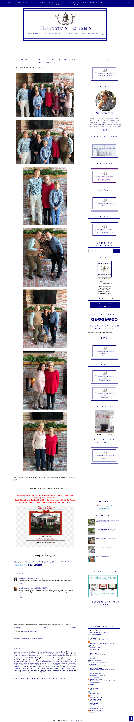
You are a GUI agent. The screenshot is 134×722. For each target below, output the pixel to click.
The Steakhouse (72, 663)
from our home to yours (27, 562)
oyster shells (33, 670)
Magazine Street (19, 658)
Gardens (45, 654)
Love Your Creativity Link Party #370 (98, 654)
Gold (68, 654)
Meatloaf (47, 658)
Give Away (60, 654)
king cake (54, 668)
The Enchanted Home (95, 707)
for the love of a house (96, 679)
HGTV (74, 654)
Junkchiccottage (24, 588)
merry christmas (50, 562)
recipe (62, 670)
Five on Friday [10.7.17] (95, 700)
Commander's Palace (29, 652)
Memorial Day (57, 658)
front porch (26, 668)
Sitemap (76, 4)
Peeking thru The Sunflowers (97, 657)
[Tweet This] (32, 566)
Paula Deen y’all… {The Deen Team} (105, 547)
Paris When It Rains (94, 693)
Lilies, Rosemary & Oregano (96, 636)
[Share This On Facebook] (29, 566)
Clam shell (17, 652)
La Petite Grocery (51, 655)
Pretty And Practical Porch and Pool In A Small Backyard (102, 669)
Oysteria (71, 660)
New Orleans (30, 660)
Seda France (66, 661)
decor (48, 666)
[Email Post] (42, 561)
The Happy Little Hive (95, 699)
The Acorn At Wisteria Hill (95, 2)
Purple (16, 661)
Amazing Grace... (94, 658)
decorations (57, 666)
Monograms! (93, 712)
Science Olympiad (45, 661)
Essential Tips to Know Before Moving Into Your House (102, 665)
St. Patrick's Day (47, 663)
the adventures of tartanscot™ (98, 675)
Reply (20, 583)
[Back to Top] (131, 718)
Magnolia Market (94, 672)
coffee (24, 666)
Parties (118, 2)
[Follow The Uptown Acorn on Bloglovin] (104, 506)
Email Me (105, 307)
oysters (42, 670)
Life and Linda (94, 653)
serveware (25, 672)
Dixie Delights (94, 645)
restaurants (70, 670)
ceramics (64, 665)
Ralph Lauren (24, 661)
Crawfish (42, 652)
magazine (71, 668)
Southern (25, 663)
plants (56, 670)
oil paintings (23, 670)
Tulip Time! (92, 704)
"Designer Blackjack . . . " (96, 677)
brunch (49, 665)
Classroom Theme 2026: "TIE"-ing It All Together (101, 639)
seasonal (16, 672)
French (72, 652)
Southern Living (34, 663)
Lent (68, 655)
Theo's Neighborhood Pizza (23, 665)
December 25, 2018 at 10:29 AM (33, 578)
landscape (63, 668)
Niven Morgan (41, 660)
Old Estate (63, 660)
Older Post (73, 627)
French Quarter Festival (21, 654)
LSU (42, 655)
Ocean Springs (52, 660)
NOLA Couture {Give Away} (102, 556)
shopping (32, 672)
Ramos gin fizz (34, 661)
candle (56, 665)
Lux (73, 655)
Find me (92, 689)
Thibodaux (36, 665)
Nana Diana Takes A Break (97, 642)
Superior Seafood (60, 663)
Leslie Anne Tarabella (95, 660)
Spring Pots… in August (95, 647)
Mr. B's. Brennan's (67, 658)
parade (49, 670)
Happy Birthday (21, 655)
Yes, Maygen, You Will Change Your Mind (99, 662)
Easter (63, 652)
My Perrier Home (46, 2)
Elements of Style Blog (96, 631)
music (16, 670)
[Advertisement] (67, 47)
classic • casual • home (96, 668)
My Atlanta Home (68, 2)
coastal (72, 665)
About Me (105, 303)
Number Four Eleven (95, 710)
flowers (74, 666)
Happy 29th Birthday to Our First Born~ (99, 685)
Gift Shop (52, 654)
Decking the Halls (52, 652)
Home (9, 2)
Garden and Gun (36, 654)
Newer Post (17, 627)
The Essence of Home (96, 695)
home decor (44, 668)
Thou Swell (93, 664)
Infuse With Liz (94, 703)
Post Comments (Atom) (29, 631)
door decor (66, 666)
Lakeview (62, 655)
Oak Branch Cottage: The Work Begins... (106, 538)
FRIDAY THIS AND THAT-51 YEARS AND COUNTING (102, 643)
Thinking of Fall (93, 651)
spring (40, 672)
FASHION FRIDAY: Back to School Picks (99, 632)
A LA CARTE (93, 692)
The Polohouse (94, 688)
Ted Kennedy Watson (95, 634)
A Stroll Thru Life (94, 649)
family (55, 561)
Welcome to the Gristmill (95, 673)
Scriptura (57, 661)
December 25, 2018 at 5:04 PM (39, 588)
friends (65, 561)
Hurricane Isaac (33, 655)
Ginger (21, 578)
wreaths (48, 672)
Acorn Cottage (25, 2)
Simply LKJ (93, 684)
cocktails (16, 666)
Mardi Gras (32, 657)
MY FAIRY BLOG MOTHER (73, 721)
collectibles (41, 666)
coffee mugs (32, 666)
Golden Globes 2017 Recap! (96, 708)
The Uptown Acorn (95, 638)
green (34, 668)
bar (43, 665)
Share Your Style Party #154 (96, 697)
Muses (21, 660)
